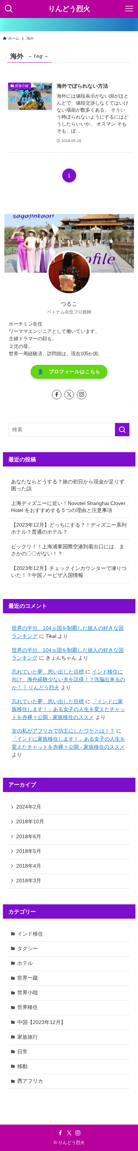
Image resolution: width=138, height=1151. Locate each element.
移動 (22, 1066)
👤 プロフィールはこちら (69, 371)
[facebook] (56, 394)
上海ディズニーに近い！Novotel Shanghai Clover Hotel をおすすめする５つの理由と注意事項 (68, 507)
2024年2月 (28, 807)
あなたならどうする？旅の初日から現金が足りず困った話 (67, 485)
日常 (22, 1051)
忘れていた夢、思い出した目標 (48, 672)
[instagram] (81, 394)
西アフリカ (30, 1081)
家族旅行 (27, 1037)
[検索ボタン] (9, 9)
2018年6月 (28, 836)
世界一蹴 (27, 978)
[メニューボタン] (129, 9)
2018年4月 (28, 866)
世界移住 (27, 1007)
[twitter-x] (69, 394)
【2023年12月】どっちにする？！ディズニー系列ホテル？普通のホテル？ (69, 528)
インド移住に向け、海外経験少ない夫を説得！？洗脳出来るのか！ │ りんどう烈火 (68, 679)
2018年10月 (30, 821)
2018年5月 (28, 851)
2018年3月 (28, 880)
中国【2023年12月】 (41, 1022)
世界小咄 (27, 992)
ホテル (25, 963)
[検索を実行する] (122, 429)
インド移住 (30, 934)
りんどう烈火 (69, 9)
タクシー (27, 948)
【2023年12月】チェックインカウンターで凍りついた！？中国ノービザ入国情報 (69, 572)
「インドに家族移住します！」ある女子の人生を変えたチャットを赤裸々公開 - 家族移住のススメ (68, 709)
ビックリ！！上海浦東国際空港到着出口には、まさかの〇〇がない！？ (67, 550)
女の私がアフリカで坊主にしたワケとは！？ (63, 731)
